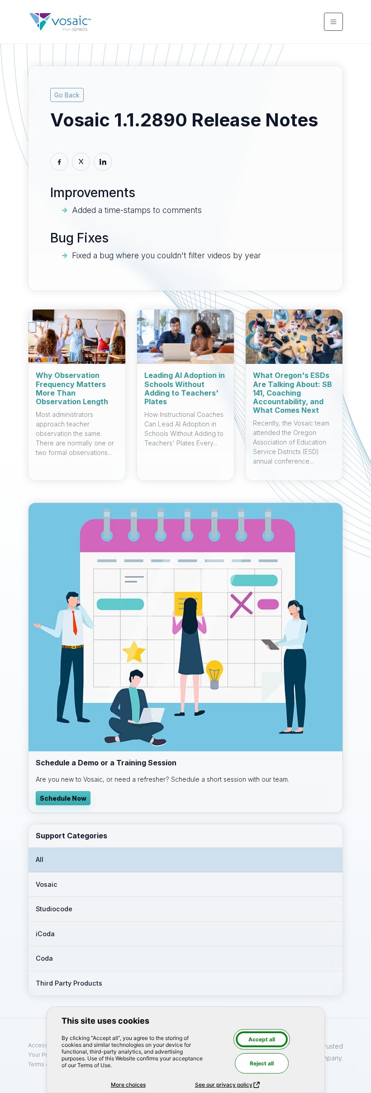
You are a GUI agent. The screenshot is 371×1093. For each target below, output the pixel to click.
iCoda (45, 934)
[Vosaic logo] (60, 21)
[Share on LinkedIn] (103, 162)
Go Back (67, 95)
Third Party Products (69, 983)
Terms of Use (45, 1064)
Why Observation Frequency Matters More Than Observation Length (72, 388)
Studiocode (54, 909)
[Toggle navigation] (333, 22)
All (39, 859)
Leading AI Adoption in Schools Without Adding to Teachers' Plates (184, 388)
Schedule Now (63, 798)
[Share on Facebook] (59, 162)
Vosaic (46, 884)
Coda (44, 958)
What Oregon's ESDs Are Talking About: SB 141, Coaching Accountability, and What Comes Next (292, 393)
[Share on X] (81, 162)
